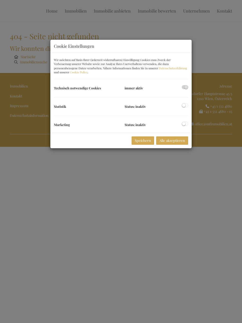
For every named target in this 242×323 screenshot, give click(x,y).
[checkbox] (185, 87)
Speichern (143, 140)
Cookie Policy (78, 72)
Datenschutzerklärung (173, 68)
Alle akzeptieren (172, 140)
